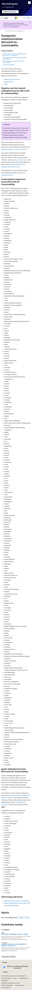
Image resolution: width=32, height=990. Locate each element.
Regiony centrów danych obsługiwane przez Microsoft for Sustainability (15, 54)
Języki (6, 84)
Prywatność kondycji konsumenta (10, 983)
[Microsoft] (16, 18)
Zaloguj (29, 18)
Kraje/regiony (8, 82)
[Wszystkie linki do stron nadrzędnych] (2, 31)
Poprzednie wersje (6, 978)
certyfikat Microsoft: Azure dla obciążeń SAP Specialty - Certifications (14, 944)
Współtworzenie (23, 978)
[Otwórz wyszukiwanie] (24, 17)
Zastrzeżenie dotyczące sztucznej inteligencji (13, 976)
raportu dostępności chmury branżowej (13, 149)
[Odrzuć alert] (29, 2)
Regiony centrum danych (20, 160)
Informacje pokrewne (8, 64)
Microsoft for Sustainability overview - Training (14, 934)
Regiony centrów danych (12, 79)
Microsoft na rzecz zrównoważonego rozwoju (15, 31)
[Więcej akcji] (29, 31)
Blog (14, 978)
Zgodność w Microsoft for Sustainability (16, 901)
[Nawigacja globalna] (1, 17)
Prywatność (4, 980)
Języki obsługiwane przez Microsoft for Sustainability (13, 61)
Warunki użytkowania (7, 985)
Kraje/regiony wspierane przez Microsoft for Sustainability (15, 58)
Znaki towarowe (19, 985)
